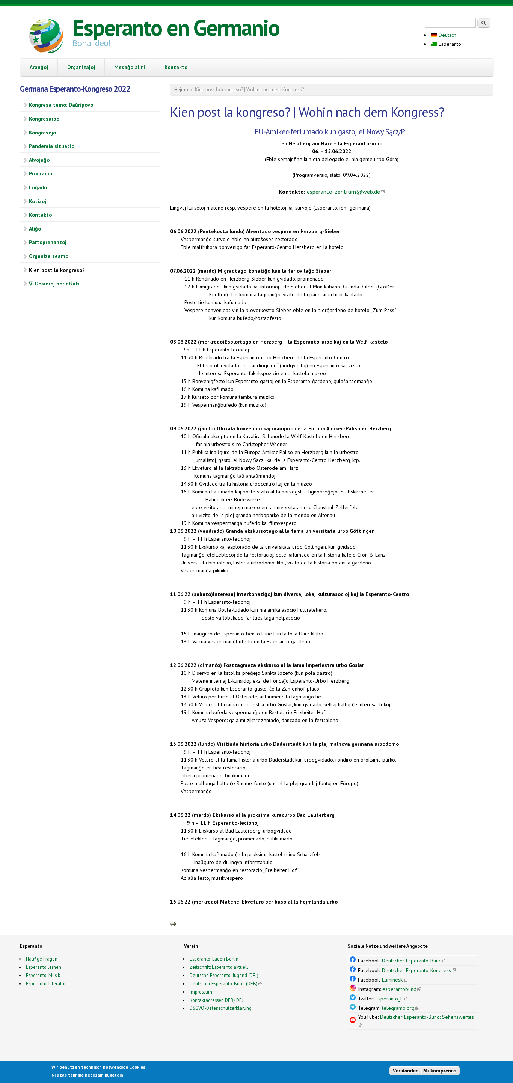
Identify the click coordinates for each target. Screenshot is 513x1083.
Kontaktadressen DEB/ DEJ (216, 1000)
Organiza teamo (48, 256)
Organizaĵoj (81, 67)
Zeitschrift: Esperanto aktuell (219, 967)
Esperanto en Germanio (175, 27)
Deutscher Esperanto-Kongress (419, 970)
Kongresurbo (44, 118)
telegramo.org (400, 1008)
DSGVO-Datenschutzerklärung (221, 1008)
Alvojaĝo (39, 160)
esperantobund (401, 989)
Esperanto (449, 44)
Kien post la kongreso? (57, 270)
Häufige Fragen (41, 959)
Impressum (201, 992)
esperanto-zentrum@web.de (346, 191)
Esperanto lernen (43, 967)
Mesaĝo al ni (129, 67)
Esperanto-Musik (43, 975)
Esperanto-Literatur (46, 983)
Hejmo (181, 89)
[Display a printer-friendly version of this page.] (173, 923)
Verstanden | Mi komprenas (424, 1071)
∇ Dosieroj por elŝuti (54, 283)
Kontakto (175, 67)
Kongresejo (42, 132)
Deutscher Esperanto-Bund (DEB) (224, 983)
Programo (40, 173)
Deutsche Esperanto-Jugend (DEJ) (224, 975)
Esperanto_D (392, 998)
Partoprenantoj (47, 242)
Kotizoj (37, 201)
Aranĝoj (39, 67)
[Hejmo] (46, 37)
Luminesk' (395, 979)
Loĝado (38, 187)
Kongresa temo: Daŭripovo (61, 104)
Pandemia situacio (51, 146)
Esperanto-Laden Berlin (214, 959)
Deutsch (446, 35)
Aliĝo (35, 228)
